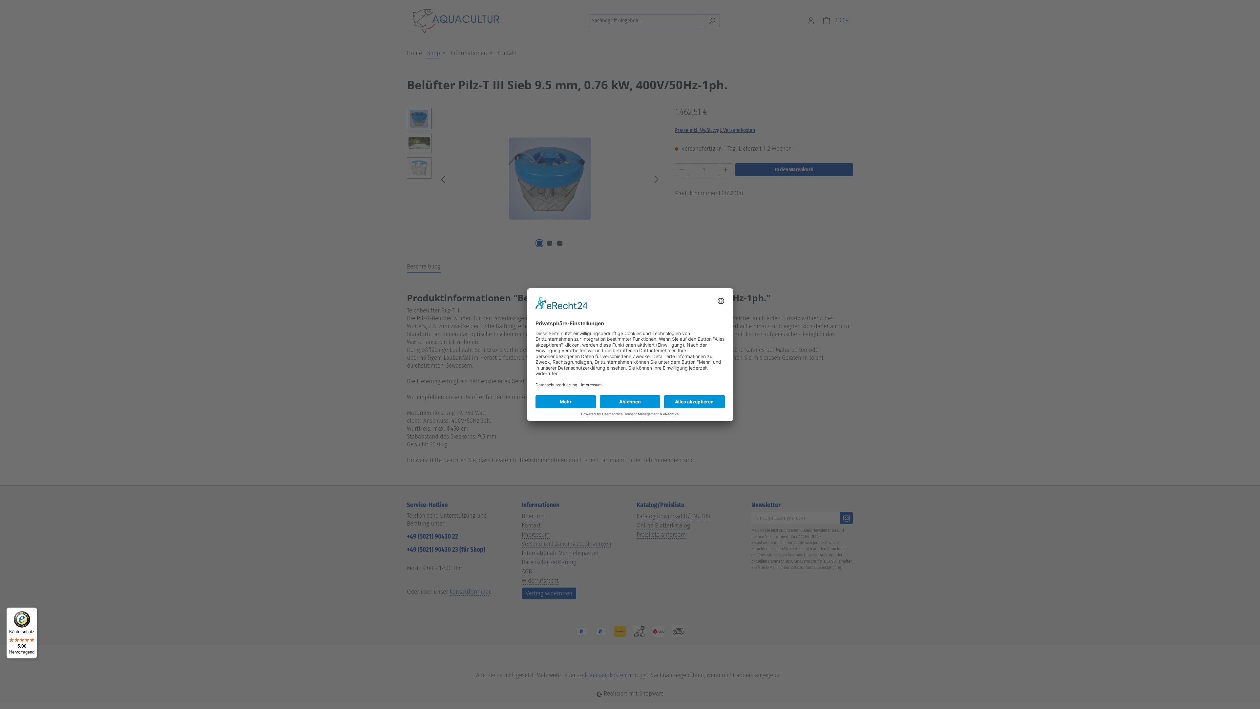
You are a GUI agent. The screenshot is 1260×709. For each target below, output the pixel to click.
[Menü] (33, 611)
